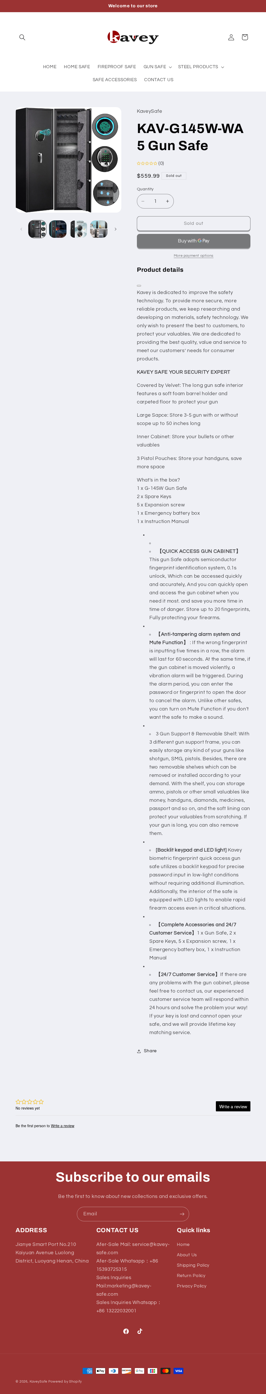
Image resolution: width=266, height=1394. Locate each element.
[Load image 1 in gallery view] (37, 229)
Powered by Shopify (65, 1381)
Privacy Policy (191, 1286)
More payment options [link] (194, 255)
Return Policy (191, 1275)
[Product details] (139, 286)
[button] (22, 37)
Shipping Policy (193, 1265)
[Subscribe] (182, 1214)
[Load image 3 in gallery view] (78, 229)
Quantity (145, 189)
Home (183, 1244)
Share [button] (150, 1051)
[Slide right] (115, 229)
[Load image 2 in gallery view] (57, 229)
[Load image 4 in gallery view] (99, 229)
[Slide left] (21, 229)
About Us (187, 1255)
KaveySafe (39, 1381)
